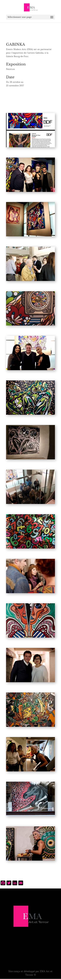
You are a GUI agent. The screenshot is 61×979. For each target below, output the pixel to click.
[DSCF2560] (30, 236)
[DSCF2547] (30, 637)
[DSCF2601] (30, 192)
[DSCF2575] (30, 370)
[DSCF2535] (30, 459)
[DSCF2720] (30, 771)
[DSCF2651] (30, 504)
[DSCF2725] (30, 860)
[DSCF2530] (30, 325)
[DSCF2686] (30, 281)
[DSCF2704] (30, 593)
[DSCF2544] (30, 548)
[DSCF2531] (30, 414)
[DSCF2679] (30, 682)
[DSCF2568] (30, 816)
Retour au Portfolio (30, 94)
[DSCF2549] (30, 726)
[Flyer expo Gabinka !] (30, 147)
